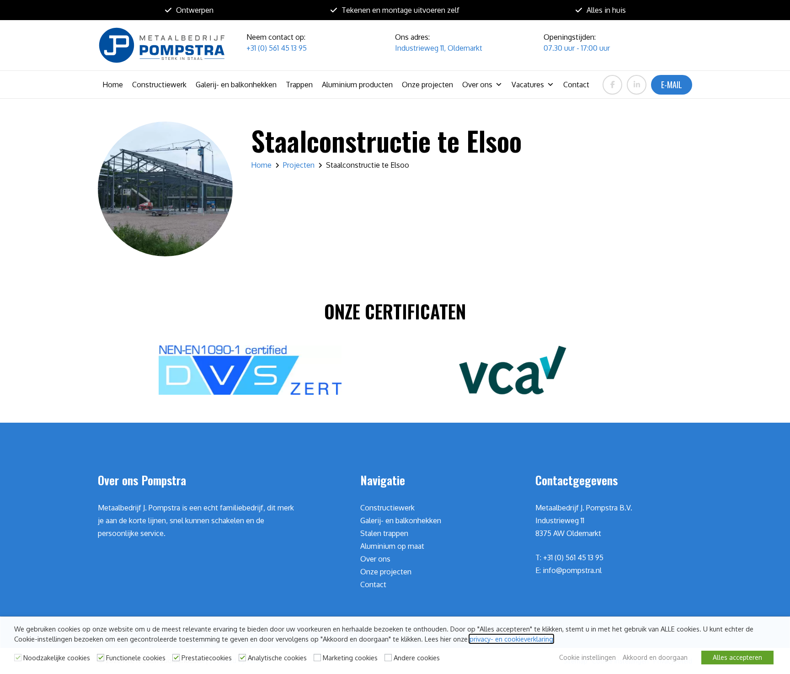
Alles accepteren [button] (737, 657)
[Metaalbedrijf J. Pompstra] (161, 45)
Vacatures (528, 84)
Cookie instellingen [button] (587, 657)
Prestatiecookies (206, 657)
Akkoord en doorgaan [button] (655, 657)
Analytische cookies (277, 657)
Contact (576, 84)
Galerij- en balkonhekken (236, 84)
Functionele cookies (135, 657)
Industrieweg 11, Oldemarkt (438, 48)
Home (112, 84)
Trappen (299, 84)
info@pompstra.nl (572, 570)
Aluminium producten (357, 84)
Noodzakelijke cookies (56, 657)
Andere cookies (417, 657)
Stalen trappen (384, 533)
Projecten (299, 165)
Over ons (477, 84)
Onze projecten (427, 84)
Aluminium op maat (392, 546)
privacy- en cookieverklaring (511, 639)
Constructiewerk (159, 84)
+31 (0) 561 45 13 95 (276, 48)
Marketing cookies (350, 657)
